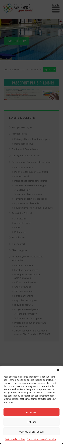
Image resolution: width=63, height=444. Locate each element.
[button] (57, 370)
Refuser (31, 422)
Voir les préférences (31, 431)
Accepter (31, 412)
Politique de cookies (15, 439)
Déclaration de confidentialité (41, 439)
